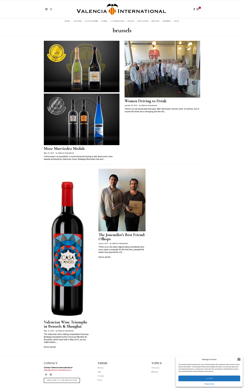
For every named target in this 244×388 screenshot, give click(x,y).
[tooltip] (194, 9)
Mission (154, 371)
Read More (50, 347)
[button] (239, 359)
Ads (99, 371)
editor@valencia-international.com (57, 370)
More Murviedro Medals (64, 148)
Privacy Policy (209, 384)
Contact (101, 376)
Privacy (101, 367)
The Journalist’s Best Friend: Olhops (121, 237)
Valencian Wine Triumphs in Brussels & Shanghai (65, 324)
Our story (155, 367)
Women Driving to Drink (145, 101)
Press (100, 380)
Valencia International (66, 153)
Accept (209, 378)
